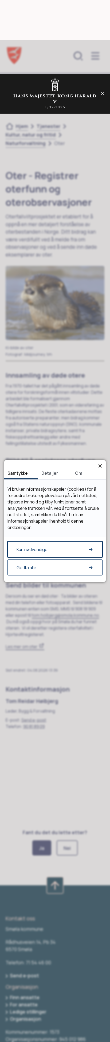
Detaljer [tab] (49, 473)
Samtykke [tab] (17, 473)
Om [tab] (78, 473)
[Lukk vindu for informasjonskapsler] (100, 466)
